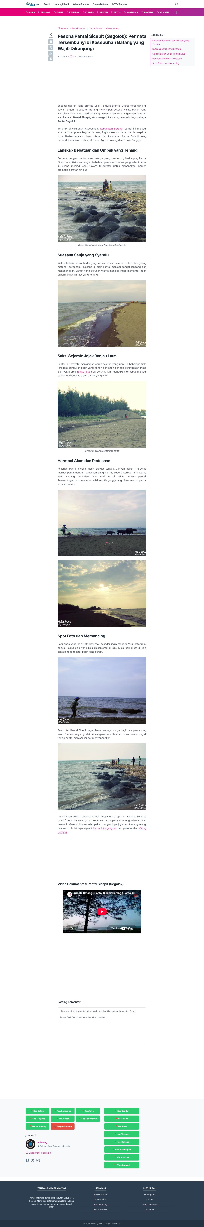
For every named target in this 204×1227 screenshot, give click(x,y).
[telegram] (50, 58)
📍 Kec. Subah (62, 1118)
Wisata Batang (81, 4)
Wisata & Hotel (100, 1194)
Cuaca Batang (100, 4)
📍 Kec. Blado (121, 1118)
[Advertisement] (102, 80)
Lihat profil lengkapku (39, 1152)
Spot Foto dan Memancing (165, 63)
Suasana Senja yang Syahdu (166, 48)
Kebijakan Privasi (150, 1204)
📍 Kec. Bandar (122, 1111)
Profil (47, 4)
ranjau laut (83, 371)
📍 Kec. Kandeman (62, 1111)
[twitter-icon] (32, 1160)
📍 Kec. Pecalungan (121, 1149)
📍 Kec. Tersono (121, 1134)
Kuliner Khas (101, 1199)
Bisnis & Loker (100, 1209)
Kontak (149, 1199)
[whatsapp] (50, 53)
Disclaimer (150, 1209)
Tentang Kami (149, 1194)
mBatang (42, 1142)
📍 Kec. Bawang (121, 1142)
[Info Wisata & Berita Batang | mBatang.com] (32, 4)
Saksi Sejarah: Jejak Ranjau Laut (168, 53)
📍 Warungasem (121, 1157)
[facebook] (50, 41)
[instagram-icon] (38, 1160)
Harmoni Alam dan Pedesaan (167, 58)
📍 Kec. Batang (38, 1111)
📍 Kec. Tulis (88, 1111)
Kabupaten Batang (111, 128)
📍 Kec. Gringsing (37, 1126)
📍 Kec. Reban (121, 1126)
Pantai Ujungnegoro (105, 828)
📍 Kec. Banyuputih (88, 1118)
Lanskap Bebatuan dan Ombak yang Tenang (170, 42)
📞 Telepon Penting (63, 1126)
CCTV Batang (119, 4)
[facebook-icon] (27, 1160)
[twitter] (50, 47)
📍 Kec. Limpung (37, 1118)
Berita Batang (100, 1204)
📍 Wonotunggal (122, 1165)
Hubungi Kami (61, 4)
